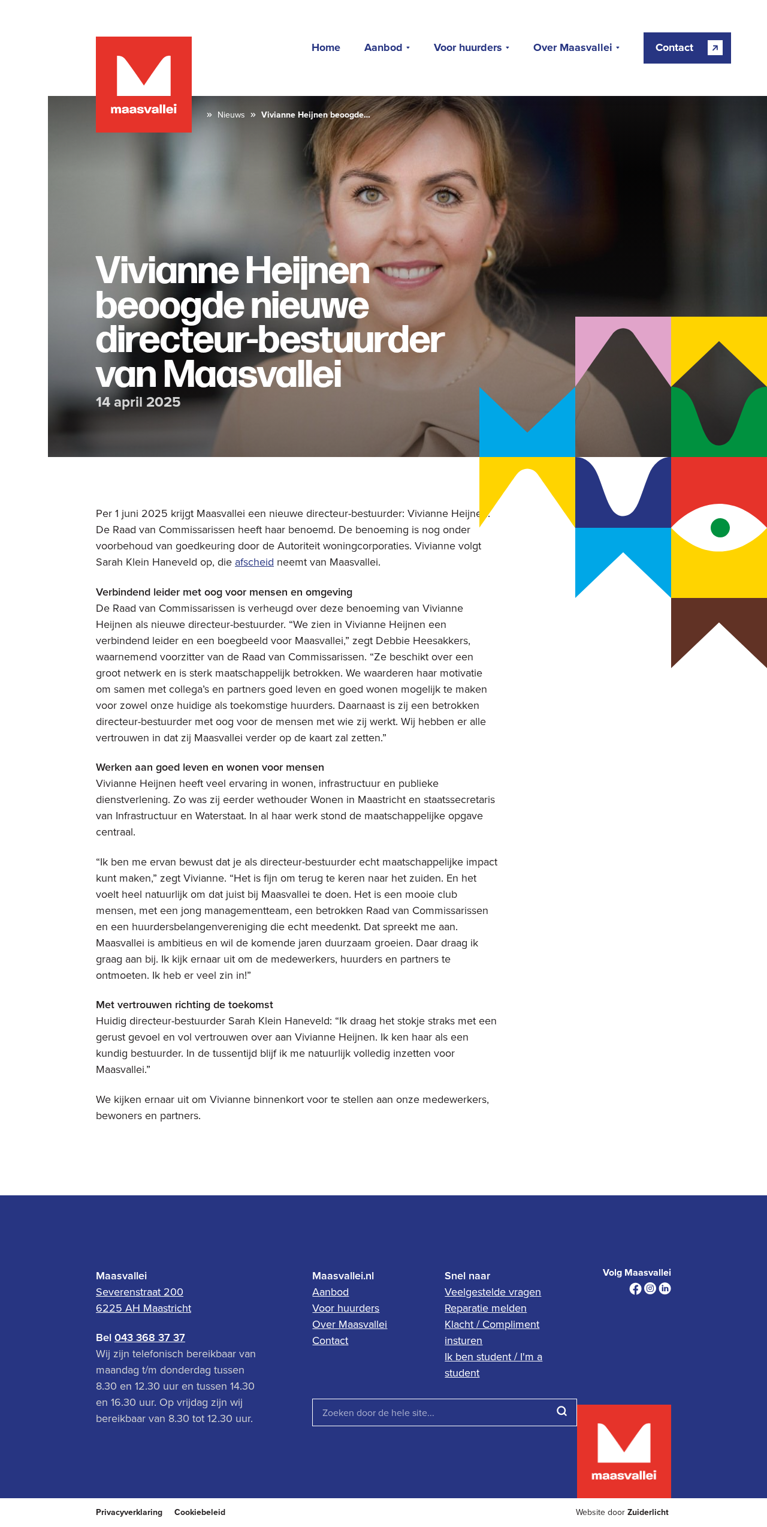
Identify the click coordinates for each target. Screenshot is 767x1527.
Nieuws (231, 114)
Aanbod (383, 48)
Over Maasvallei (572, 48)
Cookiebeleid (199, 1512)
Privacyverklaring (129, 1512)
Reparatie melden (486, 1307)
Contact (330, 1340)
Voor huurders (468, 48)
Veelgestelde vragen (493, 1291)
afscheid (254, 561)
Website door (622, 1512)
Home (326, 48)
